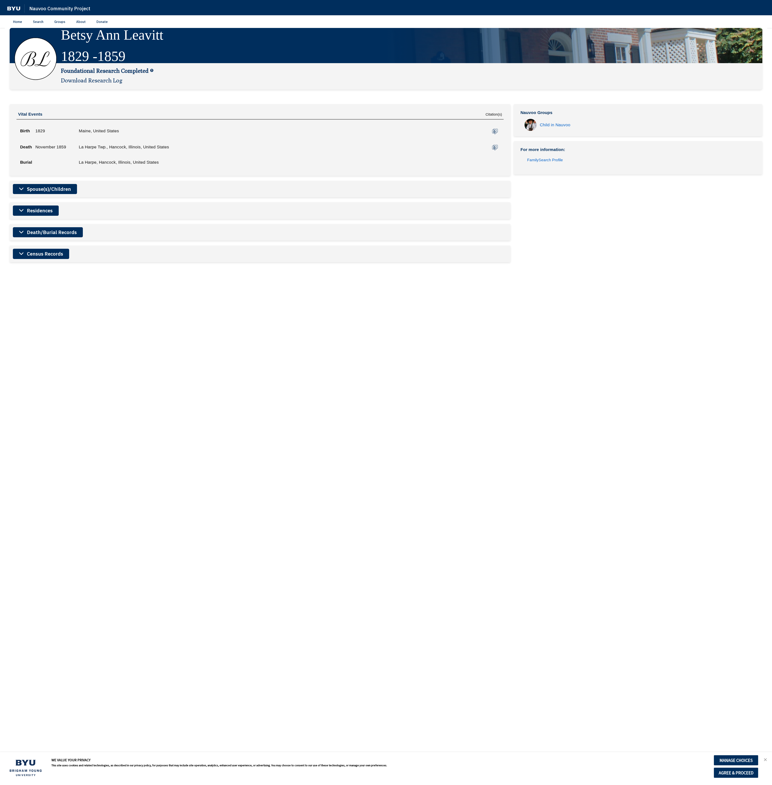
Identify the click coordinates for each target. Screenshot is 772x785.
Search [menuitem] (38, 22)
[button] (13, 8)
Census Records (45, 254)
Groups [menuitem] (59, 22)
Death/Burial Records (52, 232)
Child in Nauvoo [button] (555, 124)
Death (26, 147)
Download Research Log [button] (91, 80)
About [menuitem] (81, 22)
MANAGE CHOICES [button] (736, 760)
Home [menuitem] (17, 22)
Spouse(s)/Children (49, 189)
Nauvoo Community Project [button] (59, 8)
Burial (26, 162)
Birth (25, 130)
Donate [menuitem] (102, 22)
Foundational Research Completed (105, 70)
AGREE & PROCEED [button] (736, 773)
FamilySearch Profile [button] (545, 160)
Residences (40, 210)
